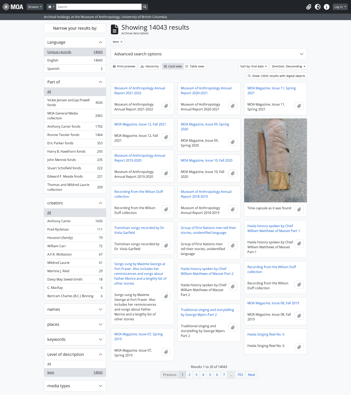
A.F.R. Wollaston (75, 255)
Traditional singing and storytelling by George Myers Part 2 (207, 312)
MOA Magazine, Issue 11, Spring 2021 (271, 90)
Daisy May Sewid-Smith (75, 280)
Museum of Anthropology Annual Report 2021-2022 (139, 90)
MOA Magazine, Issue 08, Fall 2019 (273, 303)
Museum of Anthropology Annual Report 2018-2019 (206, 194)
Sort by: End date (252, 66)
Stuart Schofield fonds (75, 169)
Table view (196, 66)
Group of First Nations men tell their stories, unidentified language (208, 230)
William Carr (75, 247)
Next (251, 374)
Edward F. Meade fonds (75, 177)
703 (240, 374)
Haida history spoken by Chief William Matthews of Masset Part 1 (273, 228)
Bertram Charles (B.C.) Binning (75, 297)
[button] (308, 6)
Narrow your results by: (75, 28)
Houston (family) (75, 238)
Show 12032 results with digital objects (278, 76)
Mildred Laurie (75, 263)
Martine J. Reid (75, 272)
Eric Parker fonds (75, 144)
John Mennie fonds (75, 161)
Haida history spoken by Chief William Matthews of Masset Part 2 (207, 271)
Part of (53, 82)
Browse (33, 7)
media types (58, 386)
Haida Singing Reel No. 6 (265, 334)
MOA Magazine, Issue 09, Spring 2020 (205, 126)
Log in (339, 7)
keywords (56, 339)
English (75, 61)
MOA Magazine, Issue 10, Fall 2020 (206, 160)
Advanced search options (138, 54)
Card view (175, 66)
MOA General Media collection (75, 115)
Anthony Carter (75, 222)
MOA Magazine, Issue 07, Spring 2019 (138, 336)
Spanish (75, 69)
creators (55, 203)
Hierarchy (152, 66)
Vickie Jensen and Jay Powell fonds (75, 102)
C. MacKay (75, 288)
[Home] (14, 7)
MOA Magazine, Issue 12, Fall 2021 (140, 124)
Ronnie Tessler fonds (75, 136)
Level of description (65, 354)
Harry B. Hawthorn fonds (75, 152)
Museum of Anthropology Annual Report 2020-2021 (206, 90)
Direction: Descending (287, 66)
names (53, 309)
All (49, 92)
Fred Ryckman (75, 230)
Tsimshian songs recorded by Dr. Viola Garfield (139, 230)
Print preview (125, 66)
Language (56, 42)
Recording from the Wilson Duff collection (138, 194)
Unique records (75, 53)
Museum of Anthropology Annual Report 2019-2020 (139, 158)
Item (75, 373)
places (53, 324)
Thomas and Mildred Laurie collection (75, 187)
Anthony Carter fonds (75, 127)
